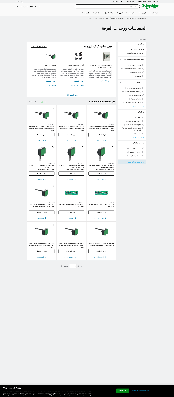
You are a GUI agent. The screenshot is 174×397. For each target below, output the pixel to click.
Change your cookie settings (140, 390)
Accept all (122, 390)
